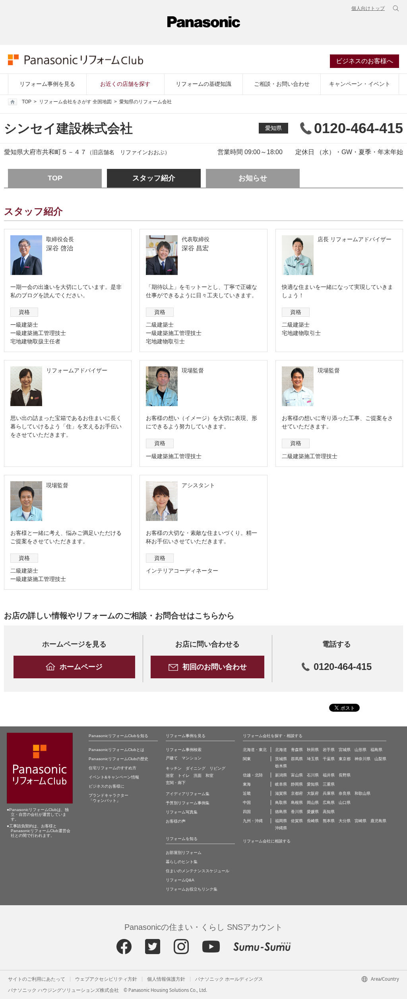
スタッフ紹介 (153, 178)
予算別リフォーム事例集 (187, 803)
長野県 (345, 775)
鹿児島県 (378, 821)
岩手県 (329, 749)
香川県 (297, 811)
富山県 (297, 775)
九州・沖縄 (253, 821)
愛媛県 (313, 811)
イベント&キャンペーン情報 (114, 777)
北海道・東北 (255, 749)
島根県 (297, 802)
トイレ (184, 775)
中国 (247, 802)
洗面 (198, 775)
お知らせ (252, 178)
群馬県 (297, 759)
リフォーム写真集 (182, 812)
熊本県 (329, 821)
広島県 (329, 802)
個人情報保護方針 (166, 979)
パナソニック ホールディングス (229, 979)
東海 (247, 784)
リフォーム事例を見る (47, 84)
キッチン (174, 768)
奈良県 (345, 793)
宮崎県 (360, 821)
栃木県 (281, 766)
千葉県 (329, 759)
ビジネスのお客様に (106, 786)
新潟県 (281, 775)
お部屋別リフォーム (184, 852)
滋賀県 (281, 793)
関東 (247, 759)
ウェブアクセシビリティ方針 (106, 979)
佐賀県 (297, 821)
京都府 (297, 793)
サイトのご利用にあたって (36, 979)
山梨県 (380, 759)
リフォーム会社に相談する (267, 841)
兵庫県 (329, 793)
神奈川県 (362, 759)
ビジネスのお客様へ (364, 61)
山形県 (360, 749)
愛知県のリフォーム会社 (145, 102)
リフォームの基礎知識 (203, 84)
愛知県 (273, 128)
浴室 (170, 775)
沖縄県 (281, 828)
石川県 (313, 775)
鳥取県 (281, 802)
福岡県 (281, 821)
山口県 (345, 802)
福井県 (329, 775)
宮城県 (345, 749)
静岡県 (297, 784)
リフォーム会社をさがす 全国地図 (75, 102)
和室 (209, 775)
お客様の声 (176, 821)
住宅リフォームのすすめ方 (112, 768)
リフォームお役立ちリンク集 (191, 889)
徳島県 (281, 811)
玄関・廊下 (176, 782)
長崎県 (313, 821)
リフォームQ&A (180, 880)
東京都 (345, 759)
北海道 (281, 749)
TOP (26, 102)
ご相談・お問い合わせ (282, 84)
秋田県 (313, 749)
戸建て (172, 758)
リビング (217, 768)
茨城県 (281, 759)
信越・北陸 (253, 775)
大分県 (345, 821)
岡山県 (313, 802)
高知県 (329, 811)
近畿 (247, 793)
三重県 (329, 784)
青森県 (297, 749)
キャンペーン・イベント (359, 84)
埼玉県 (313, 759)
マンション (192, 758)
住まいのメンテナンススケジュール (197, 871)
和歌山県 (362, 793)
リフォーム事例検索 (184, 749)
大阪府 (313, 793)
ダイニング (195, 768)
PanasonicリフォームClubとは (116, 749)
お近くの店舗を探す (125, 84)
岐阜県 (281, 784)
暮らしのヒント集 (182, 862)
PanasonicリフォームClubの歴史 (118, 759)
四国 (247, 811)
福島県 (376, 749)
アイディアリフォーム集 (187, 794)
